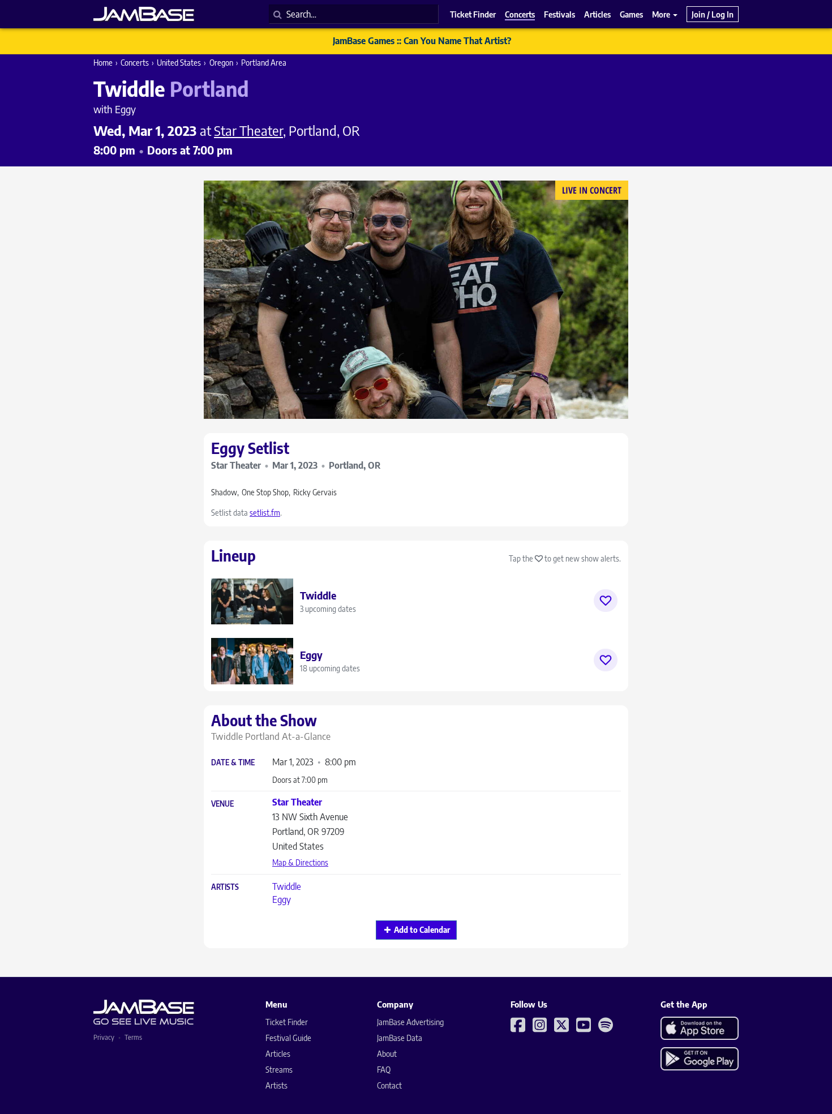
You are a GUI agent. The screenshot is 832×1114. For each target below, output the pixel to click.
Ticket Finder (286, 1022)
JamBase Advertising (410, 1022)
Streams (279, 1069)
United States (179, 62)
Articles (277, 1054)
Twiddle (286, 886)
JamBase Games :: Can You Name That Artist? (422, 40)
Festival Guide (288, 1038)
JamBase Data (399, 1038)
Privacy (103, 1037)
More (662, 14)
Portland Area (263, 62)
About (387, 1054)
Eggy (281, 899)
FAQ (384, 1069)
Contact (389, 1085)
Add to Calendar (422, 930)
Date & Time (233, 762)
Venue (222, 804)
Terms (133, 1037)
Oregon (221, 62)
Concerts (135, 62)
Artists (225, 887)
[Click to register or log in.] (605, 600)
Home (103, 62)
